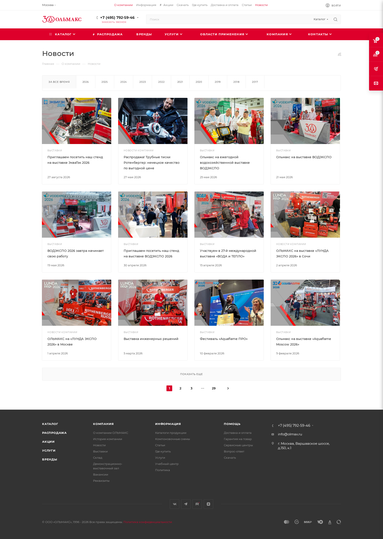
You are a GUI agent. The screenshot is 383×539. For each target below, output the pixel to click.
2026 (85, 81)
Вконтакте (174, 504)
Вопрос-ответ (234, 451)
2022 (161, 81)
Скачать (230, 457)
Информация (168, 424)
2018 (236, 81)
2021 (180, 81)
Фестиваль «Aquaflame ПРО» (224, 339)
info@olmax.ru (290, 434)
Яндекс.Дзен (208, 504)
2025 (105, 81)
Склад (97, 457)
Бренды (49, 459)
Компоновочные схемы (172, 439)
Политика (162, 470)
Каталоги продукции (170, 432)
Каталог (50, 424)
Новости (99, 445)
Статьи (160, 445)
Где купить (163, 451)
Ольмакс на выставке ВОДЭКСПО (304, 157)
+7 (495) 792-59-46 (117, 18)
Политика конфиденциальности (147, 522)
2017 (255, 81)
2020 (199, 81)
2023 (142, 81)
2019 (218, 81)
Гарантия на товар (238, 439)
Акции (48, 441)
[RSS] (339, 54)
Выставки (100, 451)
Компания (103, 424)
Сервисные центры (238, 445)
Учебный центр (167, 464)
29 (214, 388)
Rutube (197, 504)
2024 (123, 81)
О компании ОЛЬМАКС (110, 432)
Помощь (232, 424)
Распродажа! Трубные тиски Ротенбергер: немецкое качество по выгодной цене (152, 162)
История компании (107, 439)
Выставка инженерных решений (151, 339)
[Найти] (335, 19)
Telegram (186, 504)
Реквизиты (101, 480)
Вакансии (100, 474)
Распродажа (54, 432)
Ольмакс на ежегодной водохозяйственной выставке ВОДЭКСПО (225, 162)
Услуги (49, 450)
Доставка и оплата (238, 432)
